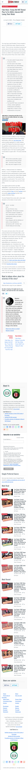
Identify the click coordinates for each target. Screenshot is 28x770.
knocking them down (12, 263)
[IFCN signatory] (14, 747)
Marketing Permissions (9, 446)
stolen (9, 193)
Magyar (17, 708)
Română (5, 710)
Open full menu (2, 2)
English (17, 706)
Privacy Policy (18, 699)
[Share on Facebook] (3, 293)
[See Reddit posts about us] (4, 429)
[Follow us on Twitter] (19, 427)
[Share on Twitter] (6, 293)
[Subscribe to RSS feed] (7, 429)
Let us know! (16, 409)
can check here (17, 140)
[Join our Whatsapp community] (16, 427)
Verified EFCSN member (11, 417)
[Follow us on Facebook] (10, 427)
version (20, 191)
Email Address (7, 439)
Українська (18, 711)
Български (5, 706)
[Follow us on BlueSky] (7, 427)
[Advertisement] (14, 367)
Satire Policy (6, 699)
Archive (5, 703)
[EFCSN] (14, 755)
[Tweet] (26, 1)
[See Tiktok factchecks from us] (4, 427)
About (16, 693)
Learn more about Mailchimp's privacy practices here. (12, 464)
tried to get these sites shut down (17, 260)
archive (13, 193)
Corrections (18, 701)
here (12, 191)
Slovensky (5, 711)
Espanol (5, 708)
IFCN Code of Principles (6, 696)
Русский (17, 710)
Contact (17, 703)
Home (4, 693)
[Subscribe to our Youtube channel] (21, 427)
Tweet (18, 24)
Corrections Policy (7, 701)
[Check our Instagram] (13, 427)
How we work (18, 695)
